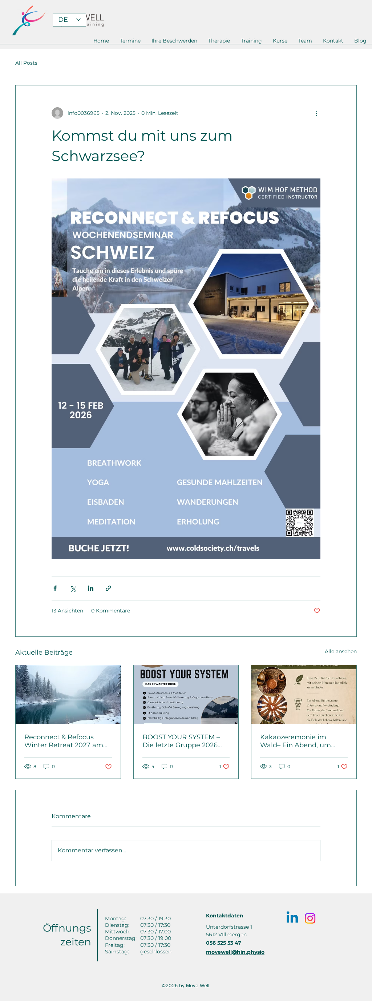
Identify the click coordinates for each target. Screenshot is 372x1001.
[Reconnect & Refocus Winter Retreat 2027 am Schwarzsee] (68, 694)
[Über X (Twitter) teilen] (72, 588)
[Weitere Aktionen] (316, 113)
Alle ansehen (341, 651)
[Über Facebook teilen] (55, 588)
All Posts (26, 63)
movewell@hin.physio (235, 952)
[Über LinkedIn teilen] (90, 588)
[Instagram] (310, 918)
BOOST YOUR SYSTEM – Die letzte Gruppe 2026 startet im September (181, 741)
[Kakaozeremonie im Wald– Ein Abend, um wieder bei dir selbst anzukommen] (303, 694)
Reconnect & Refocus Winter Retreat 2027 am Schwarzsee (63, 741)
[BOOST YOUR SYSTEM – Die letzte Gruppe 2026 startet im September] (186, 694)
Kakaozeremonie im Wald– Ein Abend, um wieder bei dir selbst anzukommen (295, 741)
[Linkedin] (292, 918)
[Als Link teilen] (108, 588)
